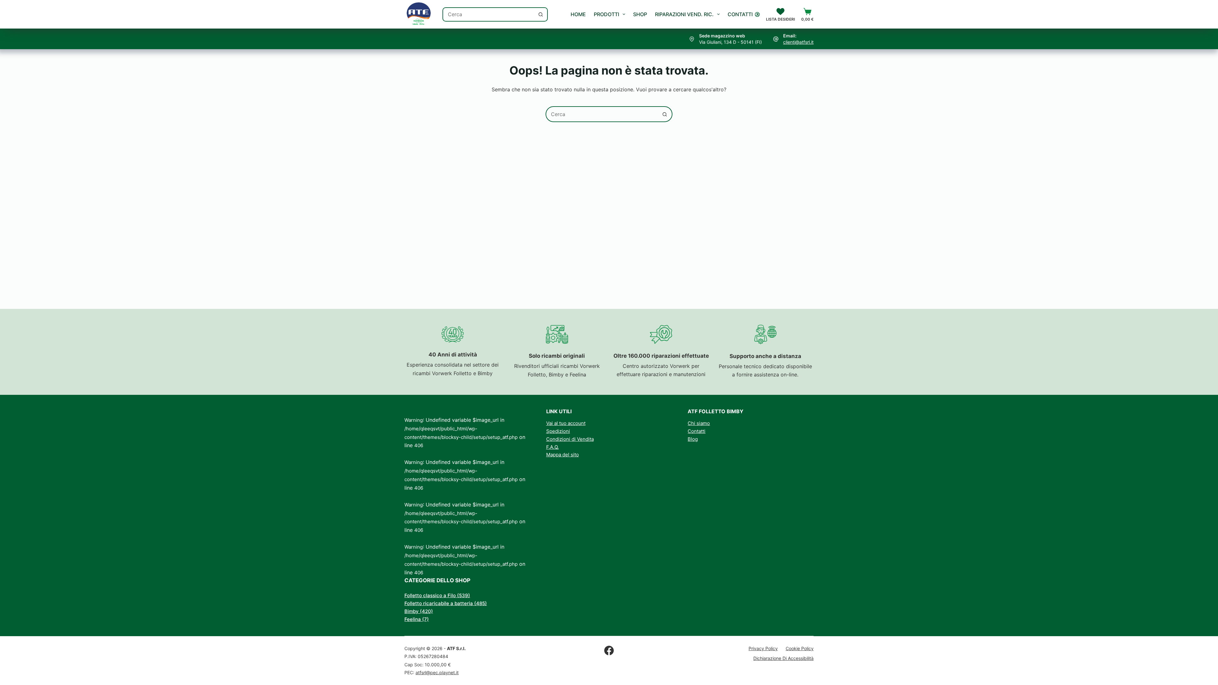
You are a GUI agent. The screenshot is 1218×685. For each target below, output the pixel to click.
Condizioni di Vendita (570, 439)
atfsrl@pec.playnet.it (437, 672)
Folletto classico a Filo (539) (437, 595)
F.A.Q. (552, 447)
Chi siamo (699, 423)
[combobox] (488, 14)
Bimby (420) (418, 611)
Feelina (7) (416, 619)
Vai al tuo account (566, 423)
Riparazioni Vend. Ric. (684, 14)
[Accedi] (757, 14)
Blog (693, 439)
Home (578, 14)
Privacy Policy (763, 648)
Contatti (740, 14)
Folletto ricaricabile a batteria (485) (445, 603)
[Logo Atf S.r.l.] (418, 14)
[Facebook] (609, 650)
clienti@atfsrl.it (798, 42)
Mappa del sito (562, 455)
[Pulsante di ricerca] (540, 14)
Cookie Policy (800, 648)
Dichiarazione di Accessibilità (783, 658)
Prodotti (606, 14)
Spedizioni (558, 431)
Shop (640, 14)
